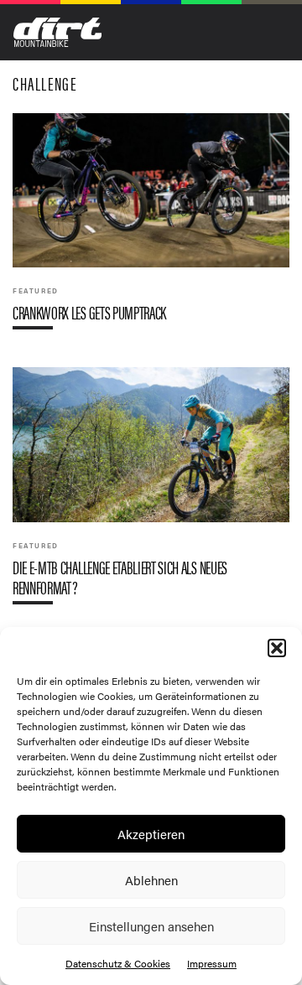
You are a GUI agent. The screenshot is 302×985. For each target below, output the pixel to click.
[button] (276, 648)
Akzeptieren (151, 833)
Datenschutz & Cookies (117, 963)
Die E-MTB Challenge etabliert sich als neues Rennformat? (151, 492)
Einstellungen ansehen (151, 926)
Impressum (212, 963)
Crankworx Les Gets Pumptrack (151, 228)
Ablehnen (151, 880)
